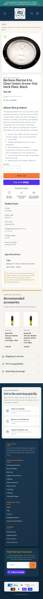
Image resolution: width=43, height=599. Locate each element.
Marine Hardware (12, 482)
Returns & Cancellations (14, 521)
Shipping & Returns (13, 517)
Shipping (5, 96)
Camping (10, 493)
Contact (9, 514)
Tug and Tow (24, 594)
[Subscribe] (32, 565)
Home (4, 24)
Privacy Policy (11, 539)
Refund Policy (11, 532)
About (9, 507)
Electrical (10, 472)
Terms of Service (12, 542)
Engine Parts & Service (14, 475)
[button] (4, 13)
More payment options (21, 188)
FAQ (8, 510)
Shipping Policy (12, 535)
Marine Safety (11, 486)
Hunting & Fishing (12, 496)
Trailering (10, 489)
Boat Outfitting (12, 468)
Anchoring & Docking (13, 465)
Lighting (9, 479)
